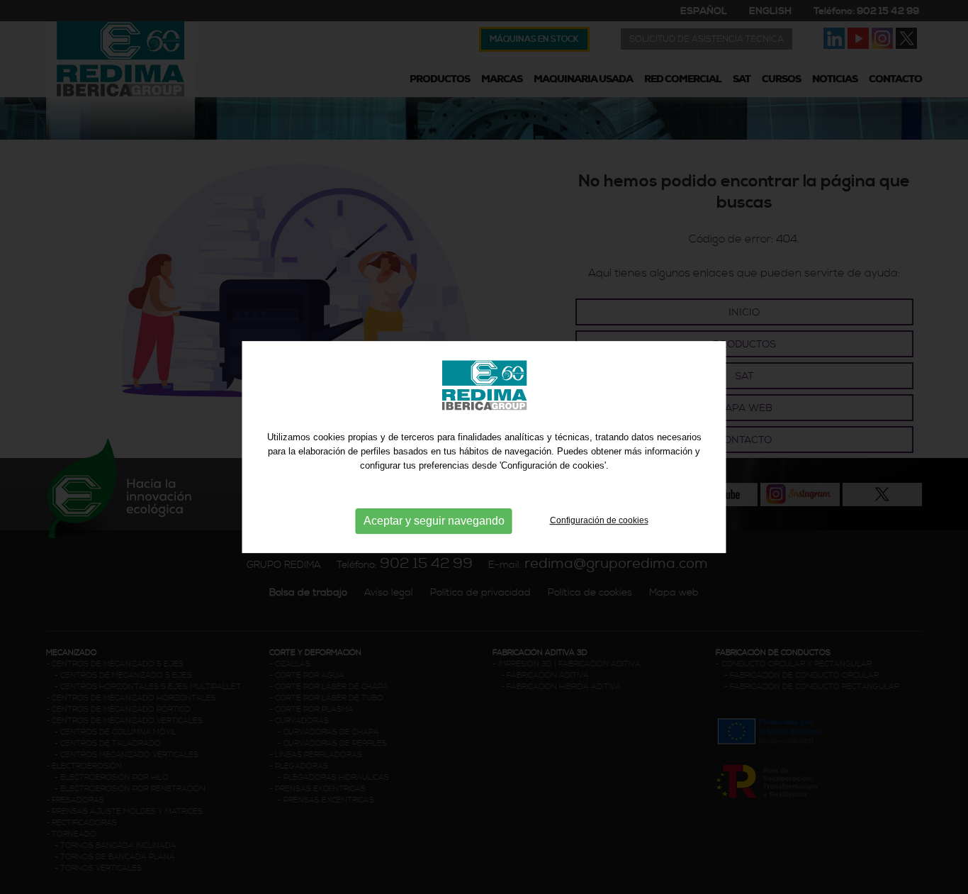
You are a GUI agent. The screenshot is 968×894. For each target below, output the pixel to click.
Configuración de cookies (599, 520)
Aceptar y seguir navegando (434, 521)
